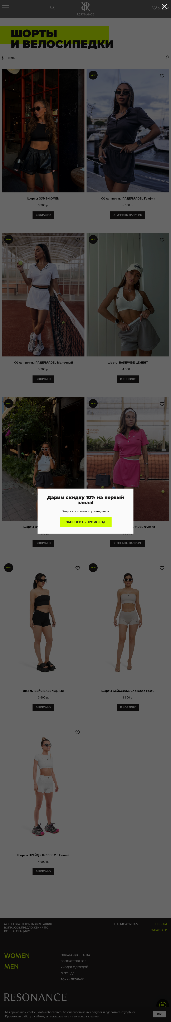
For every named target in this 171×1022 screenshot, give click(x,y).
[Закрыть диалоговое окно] (164, 6)
